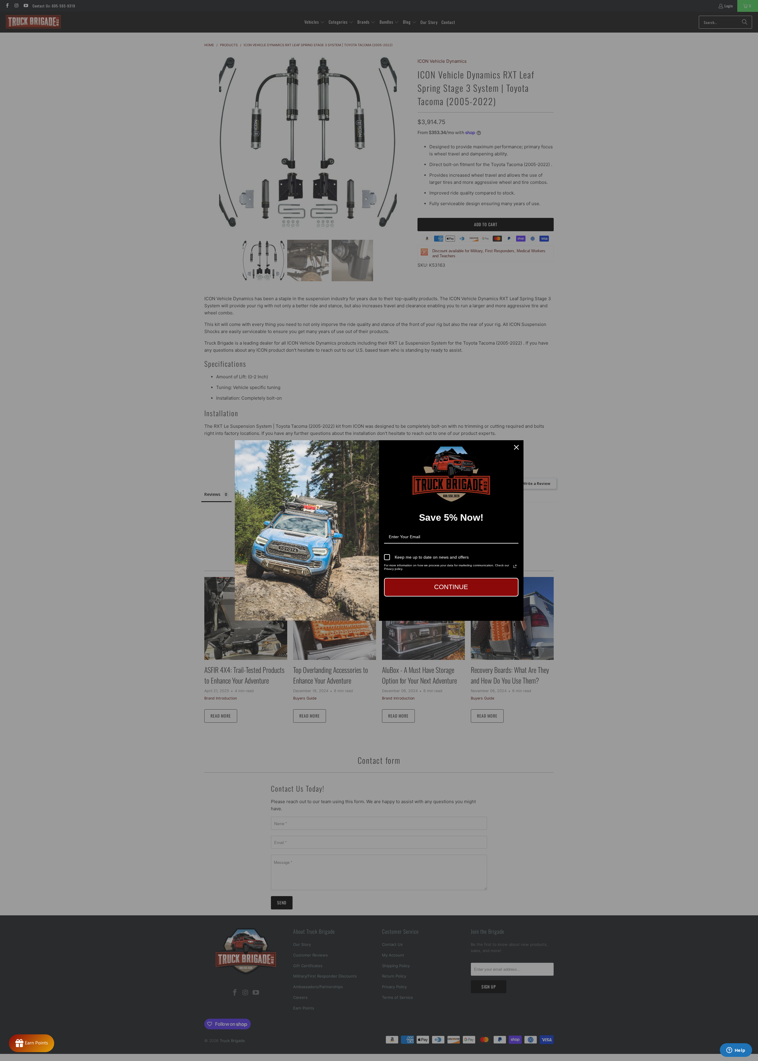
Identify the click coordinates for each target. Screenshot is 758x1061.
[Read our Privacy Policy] (514, 566)
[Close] (516, 447)
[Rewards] (31, 1043)
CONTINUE (451, 587)
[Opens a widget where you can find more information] (736, 1050)
